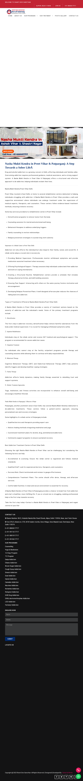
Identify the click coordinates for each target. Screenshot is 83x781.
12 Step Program (11, 553)
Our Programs (30, 16)
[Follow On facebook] (57, 777)
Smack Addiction (11, 572)
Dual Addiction (10, 576)
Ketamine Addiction (12, 589)
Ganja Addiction (10, 559)
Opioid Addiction (11, 579)
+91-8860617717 (70, 5)
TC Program (9, 556)
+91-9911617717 (12, 532)
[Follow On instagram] (71, 777)
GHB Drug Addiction (12, 595)
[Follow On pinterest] (66, 777)
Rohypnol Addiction (12, 592)
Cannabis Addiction (12, 582)
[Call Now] (78, 770)
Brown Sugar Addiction (13, 566)
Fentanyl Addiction (11, 605)
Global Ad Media (67, 772)
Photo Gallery (61, 16)
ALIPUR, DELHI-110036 (43, 5)
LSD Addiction (10, 602)
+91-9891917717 (12, 535)
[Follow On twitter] (61, 777)
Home (10, 16)
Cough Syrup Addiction (13, 569)
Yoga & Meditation (11, 550)
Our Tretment (45, 16)
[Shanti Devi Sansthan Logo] (16, 11)
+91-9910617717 (12, 539)
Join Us (58, 5)
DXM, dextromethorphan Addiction (17, 598)
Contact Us (73, 16)
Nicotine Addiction (11, 585)
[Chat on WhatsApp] (78, 776)
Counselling (9, 546)
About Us (18, 16)
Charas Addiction (11, 563)
